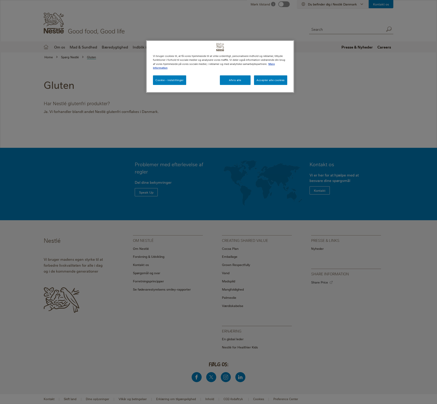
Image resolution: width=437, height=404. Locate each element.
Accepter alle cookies (271, 80)
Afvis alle (235, 80)
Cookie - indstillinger (169, 80)
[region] (220, 66)
